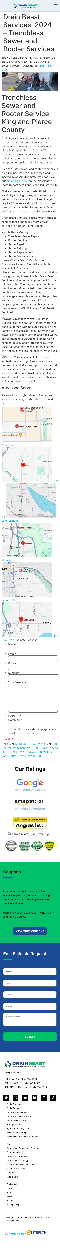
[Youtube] (25, 1098)
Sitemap (10, 1200)
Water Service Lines (16, 1169)
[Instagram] (44, 1098)
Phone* (13, 663)
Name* (12, 644)
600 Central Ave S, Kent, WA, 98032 (21, 1079)
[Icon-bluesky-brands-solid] (34, 1098)
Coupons (11, 1173)
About (9, 1192)
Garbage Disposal (15, 1124)
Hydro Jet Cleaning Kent (18, 1128)
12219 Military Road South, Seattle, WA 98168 (26, 1087)
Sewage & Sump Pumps (18, 1112)
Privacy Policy (13, 1204)
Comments (15, 720)
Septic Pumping (14, 1104)
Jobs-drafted (12, 1177)
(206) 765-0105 (25, 744)
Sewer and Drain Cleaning (19, 1116)
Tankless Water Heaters (17, 1156)
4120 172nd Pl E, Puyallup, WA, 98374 (22, 1083)
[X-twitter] (15, 1098)
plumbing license (17, 181)
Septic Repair (13, 1108)
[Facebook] (6, 1098)
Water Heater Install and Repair (21, 1165)
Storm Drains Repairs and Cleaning (23, 1148)
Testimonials (12, 1184)
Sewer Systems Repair (17, 1120)
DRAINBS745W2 (13, 1220)
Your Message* (18, 682)
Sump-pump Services (16, 1152)
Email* (12, 653)
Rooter (10, 1144)
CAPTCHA (14, 716)
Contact (10, 1188)
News (9, 1196)
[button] (56, 6)
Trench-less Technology (17, 1160)
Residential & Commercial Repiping (23, 1137)
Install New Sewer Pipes (18, 1133)
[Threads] (53, 1098)
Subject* (13, 672)
